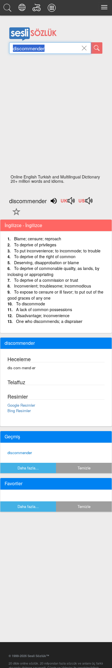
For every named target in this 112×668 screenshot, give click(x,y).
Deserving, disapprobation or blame (46, 262)
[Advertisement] (56, 116)
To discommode (30, 304)
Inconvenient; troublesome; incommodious (52, 286)
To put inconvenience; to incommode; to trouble (57, 251)
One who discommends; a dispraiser (49, 321)
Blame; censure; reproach (37, 238)
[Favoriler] (15, 215)
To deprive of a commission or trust (46, 280)
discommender (19, 452)
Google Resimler (21, 405)
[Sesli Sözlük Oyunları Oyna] (37, 9)
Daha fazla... (28, 468)
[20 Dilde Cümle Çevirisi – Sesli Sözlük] (23, 9)
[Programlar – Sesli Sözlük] (52, 9)
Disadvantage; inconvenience (42, 315)
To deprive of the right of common (45, 256)
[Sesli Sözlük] (8, 9)
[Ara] (97, 48)
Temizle (84, 468)
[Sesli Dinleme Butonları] (68, 202)
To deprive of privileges (35, 245)
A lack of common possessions (44, 309)
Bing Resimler (19, 410)
